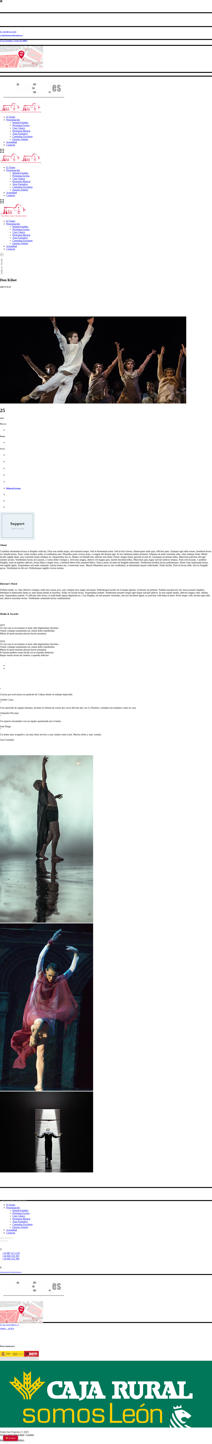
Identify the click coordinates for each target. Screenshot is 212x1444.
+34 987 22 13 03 (11, 1253)
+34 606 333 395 (10, 1256)
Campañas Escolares (22, 1224)
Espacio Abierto (20, 1227)
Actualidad (11, 1230)
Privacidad (19, 1434)
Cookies (30, 1434)
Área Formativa (20, 1221)
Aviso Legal (6, 1434)
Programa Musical (21, 1218)
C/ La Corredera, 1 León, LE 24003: (13, 41)
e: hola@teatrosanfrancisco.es (11, 35)
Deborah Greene (13, 488)
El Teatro (10, 1204)
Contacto (10, 1232)
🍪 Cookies (11, 1438)
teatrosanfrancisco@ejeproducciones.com (10, 1272)
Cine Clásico (18, 1216)
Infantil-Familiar (20, 1210)
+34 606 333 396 (10, 1258)
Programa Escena (20, 1213)
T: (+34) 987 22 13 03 (8, 32)
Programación (13, 1207)
